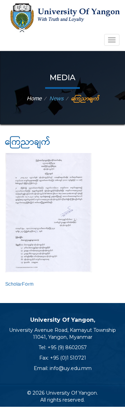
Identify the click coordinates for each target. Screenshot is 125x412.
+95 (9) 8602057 (67, 347)
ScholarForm (19, 284)
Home (34, 99)
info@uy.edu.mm (71, 368)
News (56, 99)
